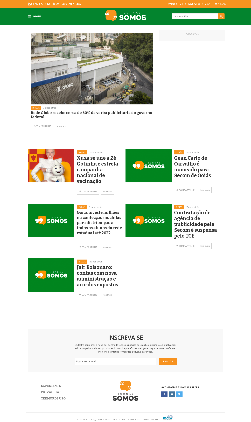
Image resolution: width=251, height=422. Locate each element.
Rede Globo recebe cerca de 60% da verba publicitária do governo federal (91, 115)
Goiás (179, 152)
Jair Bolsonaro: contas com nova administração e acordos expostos (97, 276)
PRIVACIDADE (52, 392)
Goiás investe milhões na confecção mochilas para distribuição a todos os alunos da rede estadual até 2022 (99, 222)
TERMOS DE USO (53, 398)
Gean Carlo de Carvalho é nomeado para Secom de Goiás (192, 166)
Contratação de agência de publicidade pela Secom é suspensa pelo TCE (195, 224)
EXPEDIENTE (51, 386)
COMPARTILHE (43, 126)
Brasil (35, 107)
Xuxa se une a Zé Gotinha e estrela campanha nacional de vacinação (97, 169)
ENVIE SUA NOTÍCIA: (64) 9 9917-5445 (57, 4)
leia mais (61, 126)
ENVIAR (168, 361)
